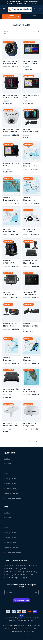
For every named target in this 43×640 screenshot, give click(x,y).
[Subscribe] (36, 592)
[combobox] (21, 32)
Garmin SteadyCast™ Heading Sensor (10, 293)
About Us (8, 468)
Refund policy (23, 628)
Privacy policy (34, 628)
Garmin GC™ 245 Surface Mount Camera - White (11, 130)
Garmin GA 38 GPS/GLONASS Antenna (30, 424)
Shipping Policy (10, 489)
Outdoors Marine (14, 625)
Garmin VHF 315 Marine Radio (30, 262)
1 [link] (6, 442)
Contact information (22, 635)
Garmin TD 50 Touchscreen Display (29, 293)
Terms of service (16, 631)
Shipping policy (29, 631)
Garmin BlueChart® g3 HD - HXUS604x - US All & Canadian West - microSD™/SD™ (11, 199)
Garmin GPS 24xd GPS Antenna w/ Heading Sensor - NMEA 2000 (30, 230)
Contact (7, 463)
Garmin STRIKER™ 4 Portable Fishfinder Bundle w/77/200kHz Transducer (11, 262)
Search (7, 458)
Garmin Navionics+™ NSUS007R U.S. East (10, 230)
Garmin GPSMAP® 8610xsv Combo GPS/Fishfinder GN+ (11, 96)
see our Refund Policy (26, 620)
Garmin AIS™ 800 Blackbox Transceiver (11, 390)
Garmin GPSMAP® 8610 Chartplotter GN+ (11, 165)
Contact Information (12, 499)
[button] (4, 9)
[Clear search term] (34, 32)
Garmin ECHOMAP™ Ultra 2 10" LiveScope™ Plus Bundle (31, 130)
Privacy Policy (10, 479)
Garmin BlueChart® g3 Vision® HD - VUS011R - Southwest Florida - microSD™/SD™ (30, 390)
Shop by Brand (34, 16)
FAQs (6, 474)
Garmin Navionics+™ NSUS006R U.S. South (30, 165)
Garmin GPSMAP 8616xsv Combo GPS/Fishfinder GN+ (31, 62)
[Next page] (36, 441)
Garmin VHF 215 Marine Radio (10, 325)
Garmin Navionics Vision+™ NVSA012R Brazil (10, 359)
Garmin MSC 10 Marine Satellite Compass (10, 424)
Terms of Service (11, 494)
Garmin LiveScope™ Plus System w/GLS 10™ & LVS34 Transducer (31, 325)
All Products (24, 16)
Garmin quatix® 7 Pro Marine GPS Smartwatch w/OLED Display (11, 62)
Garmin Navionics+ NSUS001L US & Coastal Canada (31, 199)
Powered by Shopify (10, 628)
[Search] (38, 32)
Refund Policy (10, 484)
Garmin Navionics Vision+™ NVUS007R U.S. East (30, 359)
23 (30, 442)
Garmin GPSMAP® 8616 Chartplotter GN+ (31, 96)
